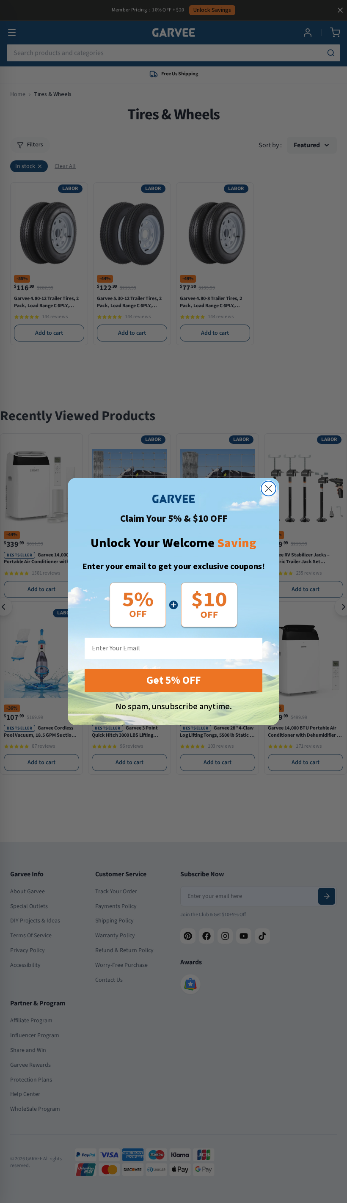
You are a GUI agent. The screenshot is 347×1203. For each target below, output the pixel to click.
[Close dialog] (268, 488)
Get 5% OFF (173, 680)
